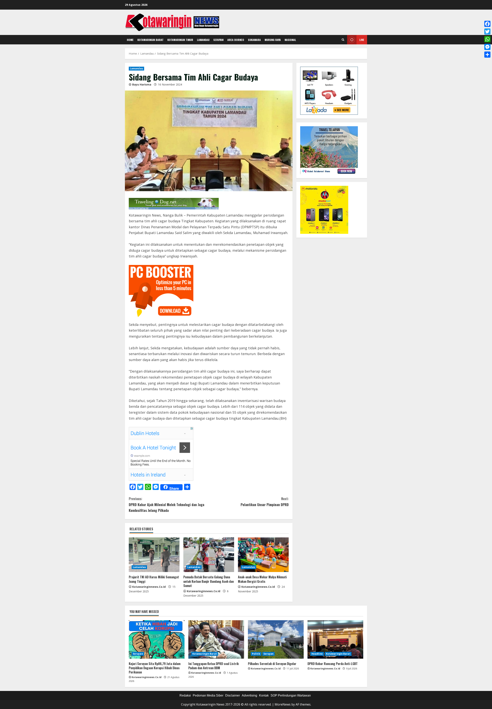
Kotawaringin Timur (180, 40)
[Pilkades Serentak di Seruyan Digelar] (276, 639)
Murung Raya (273, 40)
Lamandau (203, 40)
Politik (256, 653)
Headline (317, 653)
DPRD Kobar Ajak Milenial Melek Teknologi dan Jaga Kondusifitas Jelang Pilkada (166, 504)
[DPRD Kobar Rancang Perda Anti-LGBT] (335, 639)
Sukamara (254, 40)
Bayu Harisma (141, 84)
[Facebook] (487, 24)
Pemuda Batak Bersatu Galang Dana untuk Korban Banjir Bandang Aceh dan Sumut (208, 581)
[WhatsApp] (487, 39)
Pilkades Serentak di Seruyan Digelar (272, 663)
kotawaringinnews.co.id (149, 587)
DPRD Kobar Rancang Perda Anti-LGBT (333, 663)
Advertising (249, 695)
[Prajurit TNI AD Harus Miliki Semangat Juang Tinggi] (154, 554)
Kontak (264, 695)
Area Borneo (235, 40)
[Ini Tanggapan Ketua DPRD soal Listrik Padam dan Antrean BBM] (216, 639)
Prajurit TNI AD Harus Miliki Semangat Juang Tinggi (154, 579)
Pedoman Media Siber (208, 695)
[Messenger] (487, 47)
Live (361, 40)
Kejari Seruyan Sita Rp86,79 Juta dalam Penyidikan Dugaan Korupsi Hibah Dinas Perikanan (154, 668)
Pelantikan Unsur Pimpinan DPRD (265, 501)
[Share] (487, 54)
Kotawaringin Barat (150, 40)
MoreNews (283, 704)
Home (130, 40)
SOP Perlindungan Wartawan (291, 695)
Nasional (290, 40)
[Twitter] (487, 31)
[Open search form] (343, 39)
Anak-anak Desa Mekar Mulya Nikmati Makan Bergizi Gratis (262, 579)
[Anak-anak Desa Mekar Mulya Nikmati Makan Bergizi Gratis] (263, 554)
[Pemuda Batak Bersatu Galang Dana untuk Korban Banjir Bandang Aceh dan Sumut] (208, 554)
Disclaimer (232, 695)
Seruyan (218, 40)
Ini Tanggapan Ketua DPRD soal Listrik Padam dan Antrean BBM (213, 665)
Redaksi (185, 695)
